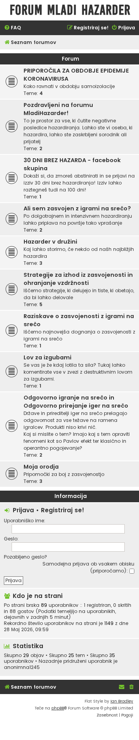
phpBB (57, 708)
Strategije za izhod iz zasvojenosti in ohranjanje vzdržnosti (78, 279)
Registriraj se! (62, 510)
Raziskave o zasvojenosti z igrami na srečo (79, 320)
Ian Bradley (121, 701)
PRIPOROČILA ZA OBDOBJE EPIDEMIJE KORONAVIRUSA (76, 75)
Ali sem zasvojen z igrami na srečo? (77, 208)
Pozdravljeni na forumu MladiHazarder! (58, 109)
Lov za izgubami (47, 357)
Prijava (23, 510)
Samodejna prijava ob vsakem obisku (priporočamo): (88, 567)
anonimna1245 (22, 667)
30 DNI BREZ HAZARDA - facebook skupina (72, 164)
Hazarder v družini (50, 242)
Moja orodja (41, 467)
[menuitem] (12, 28)
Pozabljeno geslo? (25, 557)
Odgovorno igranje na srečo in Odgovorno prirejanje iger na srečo (76, 402)
